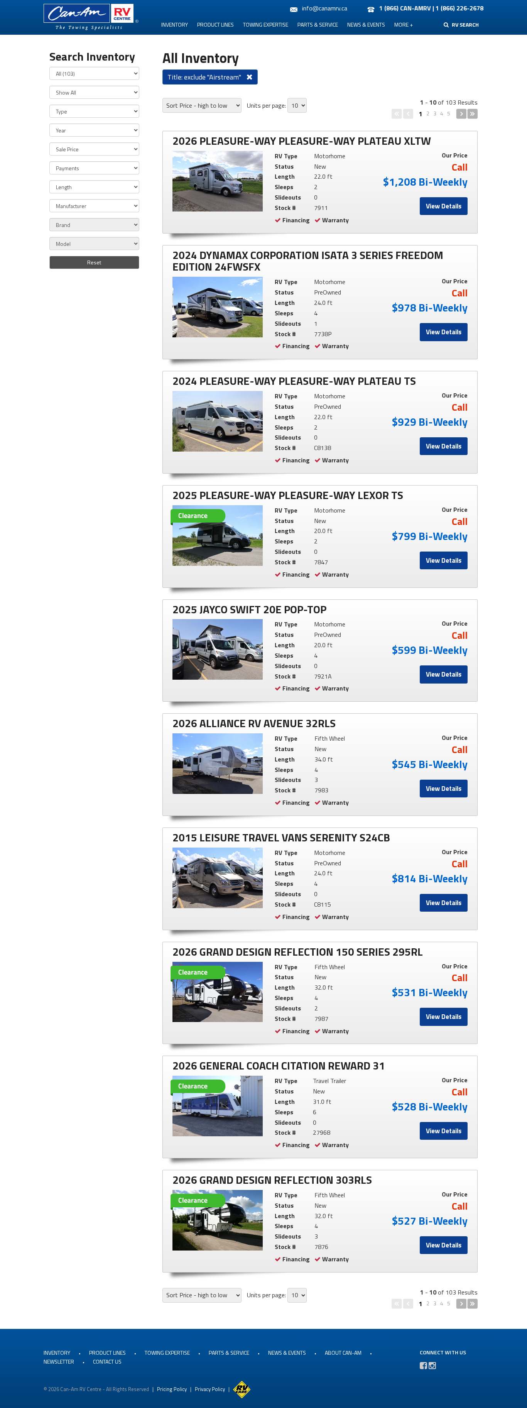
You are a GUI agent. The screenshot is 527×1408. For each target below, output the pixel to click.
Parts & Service (317, 24)
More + (403, 24)
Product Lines (215, 24)
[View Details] (217, 181)
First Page (397, 114)
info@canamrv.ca (324, 8)
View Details (443, 206)
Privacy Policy (210, 1389)
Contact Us (107, 1361)
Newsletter (59, 1361)
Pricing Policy (172, 1389)
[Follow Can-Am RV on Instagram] (432, 1365)
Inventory (174, 24)
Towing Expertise (265, 24)
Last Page (472, 114)
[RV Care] (241, 1389)
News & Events (366, 24)
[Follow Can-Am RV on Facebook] (423, 1365)
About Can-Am (343, 1353)
